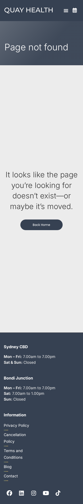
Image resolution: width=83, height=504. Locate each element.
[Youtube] (45, 493)
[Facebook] (9, 493)
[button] (65, 10)
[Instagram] (33, 493)
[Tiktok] (58, 493)
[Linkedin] (21, 493)
